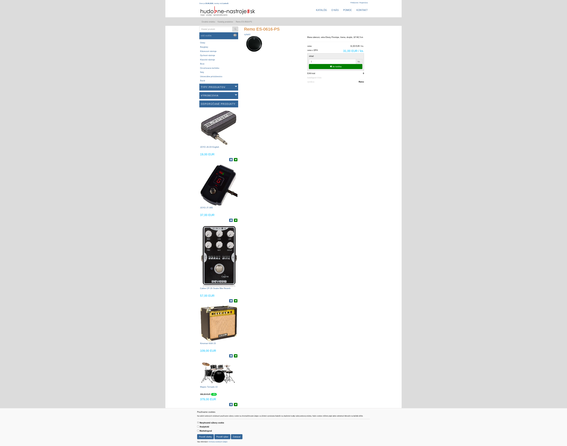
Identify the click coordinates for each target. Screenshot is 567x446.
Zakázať (237, 437)
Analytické (204, 427)
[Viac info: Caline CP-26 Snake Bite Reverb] (231, 300)
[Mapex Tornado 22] (218, 373)
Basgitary (204, 47)
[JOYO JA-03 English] (218, 128)
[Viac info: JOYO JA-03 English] (231, 159)
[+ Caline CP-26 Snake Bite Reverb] (235, 300)
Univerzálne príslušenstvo (211, 76)
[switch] (198, 422)
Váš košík (218, 35)
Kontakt (362, 10)
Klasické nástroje (207, 60)
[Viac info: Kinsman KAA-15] (231, 355)
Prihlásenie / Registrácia (359, 3)
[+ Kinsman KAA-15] (235, 355)
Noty (202, 72)
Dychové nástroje (207, 55)
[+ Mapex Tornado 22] (235, 404)
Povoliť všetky (205, 437)
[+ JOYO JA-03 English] (235, 159)
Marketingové (206, 431)
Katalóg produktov (225, 22)
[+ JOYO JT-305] (235, 220)
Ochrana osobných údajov (218, 442)
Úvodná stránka (208, 22)
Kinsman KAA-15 (208, 343)
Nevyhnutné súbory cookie (212, 423)
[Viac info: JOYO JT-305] (231, 220)
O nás (335, 10)
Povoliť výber (222, 437)
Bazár (202, 81)
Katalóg (321, 10)
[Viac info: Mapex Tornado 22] (231, 404)
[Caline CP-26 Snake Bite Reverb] (218, 255)
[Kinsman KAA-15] (218, 323)
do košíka (337, 66)
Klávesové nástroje (208, 51)
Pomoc (347, 10)
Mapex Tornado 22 (209, 387)
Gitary (202, 43)
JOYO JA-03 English (209, 147)
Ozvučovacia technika (209, 68)
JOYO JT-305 (206, 207)
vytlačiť (247, 34)
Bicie (202, 64)
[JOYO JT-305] (218, 185)
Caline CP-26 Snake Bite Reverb (215, 288)
